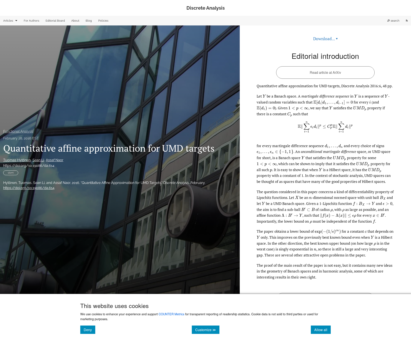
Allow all (322, 329)
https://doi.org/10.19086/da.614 (28, 166)
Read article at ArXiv (325, 72)
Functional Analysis (18, 131)
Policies (103, 20)
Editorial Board (55, 20)
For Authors (31, 20)
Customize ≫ (207, 329)
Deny (89, 329)
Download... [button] (325, 38)
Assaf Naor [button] (54, 160)
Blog (89, 20)
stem (11, 172)
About (75, 20)
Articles (8, 20)
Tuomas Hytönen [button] (17, 160)
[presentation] (264, 96)
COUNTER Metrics (171, 314)
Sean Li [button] (38, 160)
